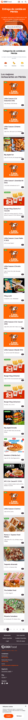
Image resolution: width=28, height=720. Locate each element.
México (12, 650)
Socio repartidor (21, 635)
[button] (14, 27)
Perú (16, 650)
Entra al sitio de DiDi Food (14, 27)
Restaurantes (7, 635)
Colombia (3, 650)
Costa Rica (8, 650)
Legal (7, 641)
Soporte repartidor (7, 638)
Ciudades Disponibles (20, 638)
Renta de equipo (21, 641)
